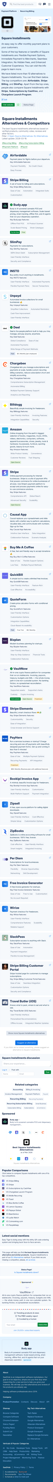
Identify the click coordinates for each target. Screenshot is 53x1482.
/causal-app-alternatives (12, 512)
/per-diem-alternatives (11, 856)
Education (7, 1461)
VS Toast (10, 1199)
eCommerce (41, 1108)
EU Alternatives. (41, 136)
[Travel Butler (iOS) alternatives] (5, 1002)
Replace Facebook (35, 1417)
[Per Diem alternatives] (5, 859)
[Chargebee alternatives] (5, 364)
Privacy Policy (19, 1467)
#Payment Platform (10, 147)
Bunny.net (23, 1472)
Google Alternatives (35, 1420)
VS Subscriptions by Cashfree (18, 1188)
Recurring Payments (36, 1099)
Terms (31, 1467)
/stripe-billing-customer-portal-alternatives (20, 963)
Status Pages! (9, 1424)
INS (5, 272)
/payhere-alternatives (11, 735)
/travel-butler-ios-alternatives (14, 999)
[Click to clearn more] (26, 1351)
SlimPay (18, 84)
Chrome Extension (10, 1420)
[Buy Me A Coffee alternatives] (5, 548)
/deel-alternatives (9, 325)
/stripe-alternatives (10, 469)
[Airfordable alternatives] (5, 156)
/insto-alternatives (9, 268)
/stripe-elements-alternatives (14, 706)
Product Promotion (11, 1402)
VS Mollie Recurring (14, 1196)
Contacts (25, 1402)
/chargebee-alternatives (12, 361)
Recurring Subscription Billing (19, 1103)
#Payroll (24, 147)
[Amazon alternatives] (5, 430)
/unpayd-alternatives (10, 293)
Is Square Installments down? (26, 1272)
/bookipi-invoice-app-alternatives (16, 776)
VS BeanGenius (12, 1214)
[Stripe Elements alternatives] (5, 710)
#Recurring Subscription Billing (31, 143)
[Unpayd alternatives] (5, 297)
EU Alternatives (17, 1257)
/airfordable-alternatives (12, 153)
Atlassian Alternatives (36, 1424)
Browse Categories (11, 1413)
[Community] (44, 4)
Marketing (35, 1451)
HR (28, 1454)
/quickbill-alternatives (11, 572)
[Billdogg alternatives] (5, 406)
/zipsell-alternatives (10, 801)
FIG (5, 884)
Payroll (45, 1094)
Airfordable (34, 80)
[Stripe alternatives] (5, 473)
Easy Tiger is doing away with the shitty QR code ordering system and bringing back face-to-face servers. (25, 1241)
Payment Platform (32, 1094)
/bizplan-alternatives (10, 637)
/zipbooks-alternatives (11, 828)
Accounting (18, 1089)
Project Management (11, 1458)
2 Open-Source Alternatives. (21, 136)
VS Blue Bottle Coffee (15, 1203)
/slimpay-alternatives (10, 239)
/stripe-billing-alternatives (12, 177)
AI (4, 1448)
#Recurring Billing (9, 143)
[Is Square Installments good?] (18, 104)
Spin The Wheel (24, 1474)
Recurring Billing (18, 1099)
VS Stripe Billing (12, 1181)
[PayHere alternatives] (5, 739)
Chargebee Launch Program (16, 94)
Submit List (7, 1431)
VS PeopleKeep (12, 1225)
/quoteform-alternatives (12, 597)
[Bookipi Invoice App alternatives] (5, 780)
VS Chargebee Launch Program (19, 1192)
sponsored (27, 1360)
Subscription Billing (14, 1108)
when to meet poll (21, 1477)
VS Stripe (10, 1185)
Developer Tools (23, 1448)
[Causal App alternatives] (5, 516)
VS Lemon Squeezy (14, 1207)
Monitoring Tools (29, 1458)
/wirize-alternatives (10, 905)
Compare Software (11, 1417)
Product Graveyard (35, 1428)
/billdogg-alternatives (11, 402)
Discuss (34, 1402)
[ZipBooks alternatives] (5, 832)
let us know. (30, 1260)
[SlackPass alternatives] (5, 938)
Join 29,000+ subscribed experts (26, 1330)
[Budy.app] (5, 206)
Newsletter (7, 1435)
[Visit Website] (50, 155)
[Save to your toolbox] (7, 30)
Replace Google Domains (37, 1435)
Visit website (8, 105)
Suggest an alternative (26, 1043)
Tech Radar (32, 1413)
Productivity (24, 1451)
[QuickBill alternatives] (5, 576)
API (47, 1402)
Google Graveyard (35, 1431)
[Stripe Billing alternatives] (5, 181)
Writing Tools (36, 1454)
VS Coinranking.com (14, 1221)
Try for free (15, 232)
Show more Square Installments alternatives (26, 1033)
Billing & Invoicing (33, 1089)
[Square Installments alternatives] (7, 22)
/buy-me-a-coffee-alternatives (14, 545)
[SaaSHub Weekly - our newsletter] (40, 4)
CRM (5, 1451)
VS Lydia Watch (12, 1218)
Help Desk (13, 1451)
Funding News (9, 1428)
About (41, 1402)
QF (5, 600)
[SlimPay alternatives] (5, 243)
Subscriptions (29, 1108)
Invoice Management (13, 1094)
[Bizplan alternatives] (5, 641)
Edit (5, 100)
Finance (41, 1458)
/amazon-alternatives (11, 427)
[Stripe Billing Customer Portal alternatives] (5, 967)
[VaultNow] (5, 670)
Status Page (28, 105)
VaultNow (25, 1292)
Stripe (4, 91)
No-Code (11, 1448)
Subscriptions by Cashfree (23, 91)
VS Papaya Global (13, 1210)
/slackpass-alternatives (11, 934)
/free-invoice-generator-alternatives (17, 880)
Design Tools (37, 1448)
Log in (5, 1070)
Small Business (41, 1104)
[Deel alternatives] (5, 328)
